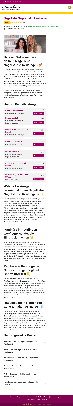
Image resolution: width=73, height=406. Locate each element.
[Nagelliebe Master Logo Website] (11, 7)
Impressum (60, 397)
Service (46, 397)
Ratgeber (39, 397)
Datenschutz (31, 399)
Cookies (52, 397)
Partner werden (41, 399)
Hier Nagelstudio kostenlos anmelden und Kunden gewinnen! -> (36, 13)
